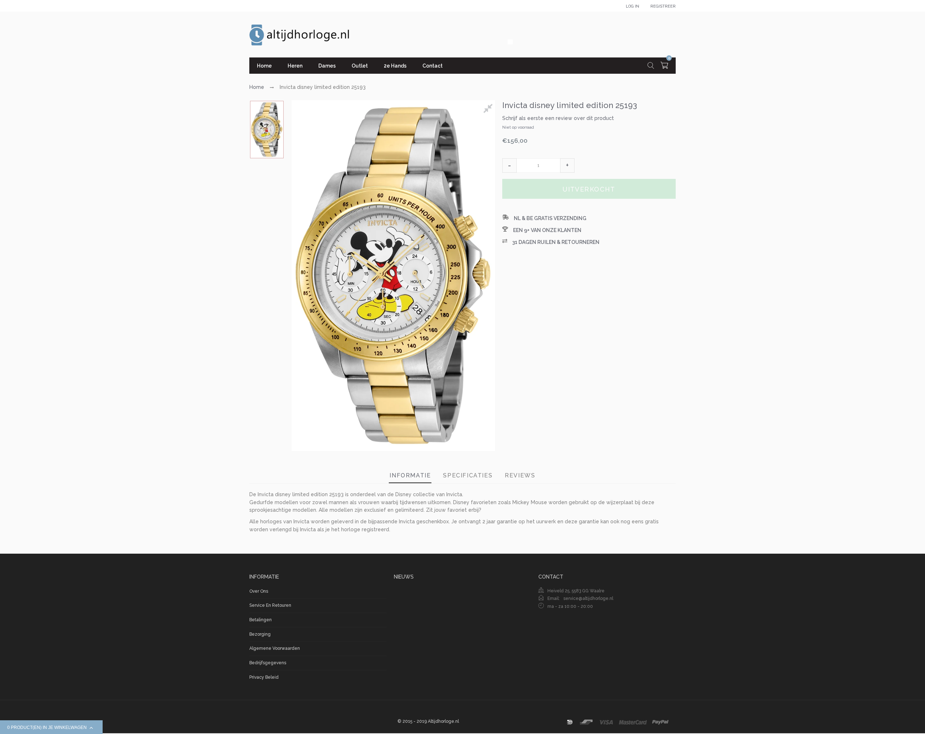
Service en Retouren (270, 605)
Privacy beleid (264, 677)
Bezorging (260, 634)
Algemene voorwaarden (274, 648)
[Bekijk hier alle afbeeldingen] (489, 109)
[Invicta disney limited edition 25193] (267, 129)
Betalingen (260, 619)
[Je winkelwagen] (664, 66)
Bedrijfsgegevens (267, 662)
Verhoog (567, 165)
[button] (509, 165)
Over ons (258, 591)
